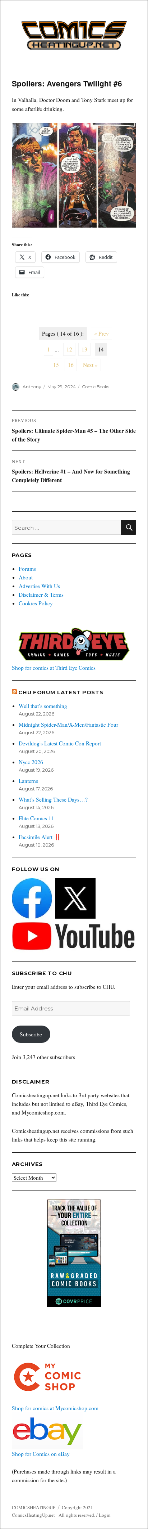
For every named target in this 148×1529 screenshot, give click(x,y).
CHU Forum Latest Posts (60, 692)
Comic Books (95, 386)
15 (56, 364)
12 (69, 349)
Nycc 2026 (31, 762)
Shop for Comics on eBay (41, 1453)
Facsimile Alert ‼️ (40, 836)
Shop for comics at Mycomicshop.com (55, 1408)
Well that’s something (43, 705)
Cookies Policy (36, 603)
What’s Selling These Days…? (53, 799)
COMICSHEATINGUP (33, 1507)
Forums (27, 568)
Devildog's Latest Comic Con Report (60, 743)
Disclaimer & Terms (41, 594)
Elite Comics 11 (36, 818)
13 (84, 349)
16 (71, 364)
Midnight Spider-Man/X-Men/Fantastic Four (68, 724)
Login (105, 1515)
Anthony (32, 386)
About (26, 577)
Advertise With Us (39, 585)
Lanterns (28, 780)
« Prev (101, 333)
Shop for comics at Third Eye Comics (54, 667)
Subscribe (31, 1034)
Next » (90, 364)
